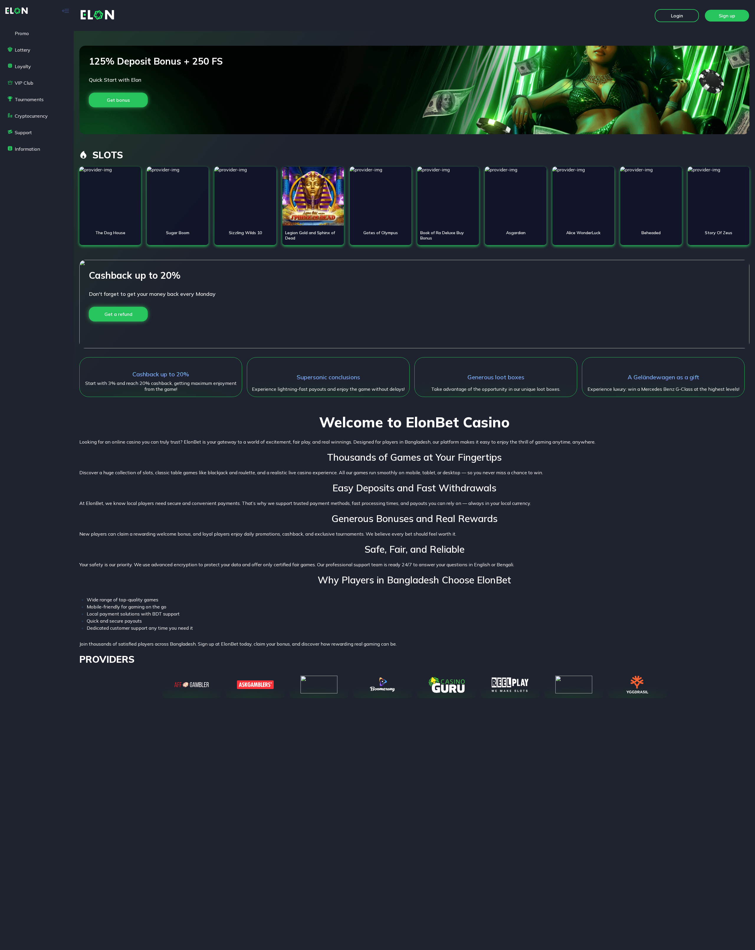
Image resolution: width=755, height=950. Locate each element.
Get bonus (118, 100)
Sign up (727, 16)
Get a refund (118, 314)
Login (677, 16)
